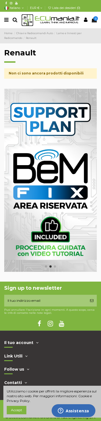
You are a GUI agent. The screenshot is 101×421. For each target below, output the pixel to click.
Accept (16, 410)
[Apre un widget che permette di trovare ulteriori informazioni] (73, 411)
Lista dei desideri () (65, 8)
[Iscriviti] (92, 301)
